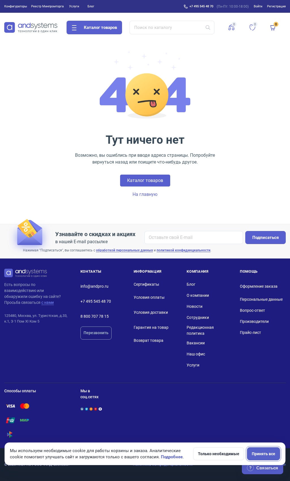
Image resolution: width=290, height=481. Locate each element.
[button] (231, 27)
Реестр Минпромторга (47, 6)
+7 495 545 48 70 (201, 6)
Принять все (263, 454)
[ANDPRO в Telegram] (86, 409)
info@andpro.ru (94, 286)
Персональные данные (261, 299)
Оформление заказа (259, 286)
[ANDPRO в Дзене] (100, 409)
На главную (145, 194)
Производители (254, 321)
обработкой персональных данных (124, 250)
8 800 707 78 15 (94, 316)
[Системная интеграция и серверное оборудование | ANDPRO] (30, 27)
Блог (91, 6)
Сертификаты (146, 284)
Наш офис (196, 354)
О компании (198, 295)
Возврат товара (148, 340)
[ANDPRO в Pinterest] (95, 409)
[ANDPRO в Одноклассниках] (91, 409)
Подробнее (172, 456)
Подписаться (265, 237)
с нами (47, 302)
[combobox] (172, 27)
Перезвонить (96, 332)
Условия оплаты (149, 297)
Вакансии (196, 343)
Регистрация (276, 6)
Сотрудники (198, 317)
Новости (194, 306)
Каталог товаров (145, 180)
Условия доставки (151, 312)
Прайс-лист (250, 332)
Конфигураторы (15, 6)
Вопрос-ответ (252, 310)
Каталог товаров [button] (100, 27)
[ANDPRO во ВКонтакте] (82, 409)
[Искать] (207, 27)
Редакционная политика (200, 330)
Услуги (74, 6)
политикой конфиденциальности (183, 250)
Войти (258, 6)
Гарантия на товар (151, 327)
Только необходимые (218, 454)
